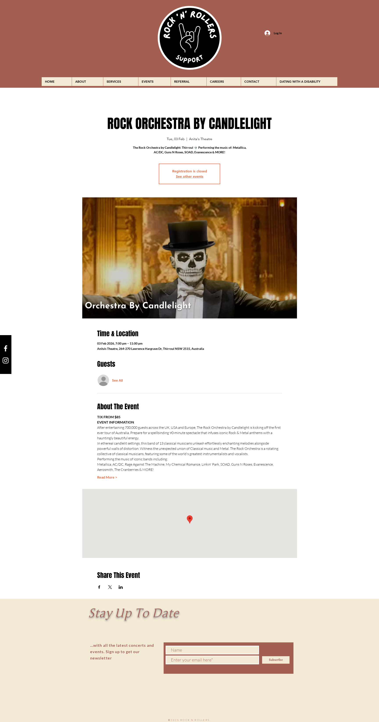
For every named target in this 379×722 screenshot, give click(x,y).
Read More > (107, 477)
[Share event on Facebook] (99, 587)
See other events (189, 176)
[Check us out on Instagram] (6, 360)
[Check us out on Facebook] (6, 348)
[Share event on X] (110, 587)
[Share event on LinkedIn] (121, 587)
